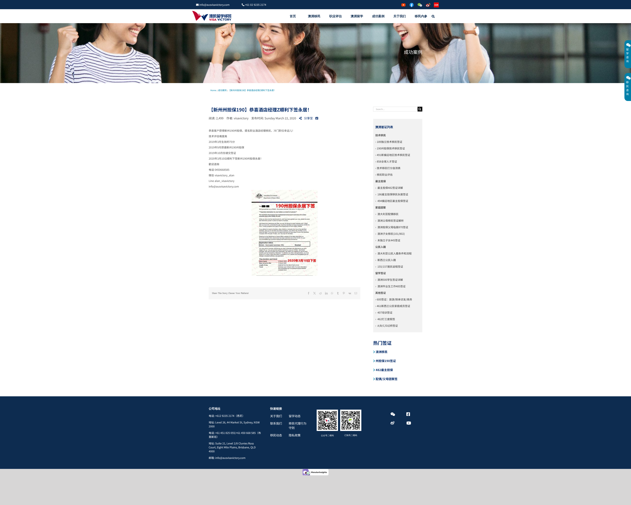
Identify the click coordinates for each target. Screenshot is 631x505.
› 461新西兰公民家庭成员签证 (392, 306)
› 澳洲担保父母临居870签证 (391, 227)
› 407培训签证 (383, 312)
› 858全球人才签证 (386, 161)
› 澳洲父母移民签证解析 (389, 220)
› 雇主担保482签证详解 (389, 188)
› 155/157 (381, 266)
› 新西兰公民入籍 (385, 260)
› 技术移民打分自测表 (387, 168)
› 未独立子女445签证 (387, 240)
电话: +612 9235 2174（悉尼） (227, 416)
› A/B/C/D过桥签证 (386, 326)
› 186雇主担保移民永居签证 (391, 194)
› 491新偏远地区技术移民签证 (392, 155)
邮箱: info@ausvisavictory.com (227, 458)
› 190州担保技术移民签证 (390, 148)
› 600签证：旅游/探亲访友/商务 (393, 299)
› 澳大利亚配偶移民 (386, 214)
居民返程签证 (395, 266)
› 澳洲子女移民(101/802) (390, 234)
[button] (433, 16)
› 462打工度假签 (385, 319)
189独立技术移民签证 (389, 142)
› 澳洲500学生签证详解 (389, 280)
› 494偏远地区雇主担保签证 (391, 201)
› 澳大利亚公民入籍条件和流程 (393, 253)
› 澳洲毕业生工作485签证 (390, 286)
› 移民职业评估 (384, 174)
